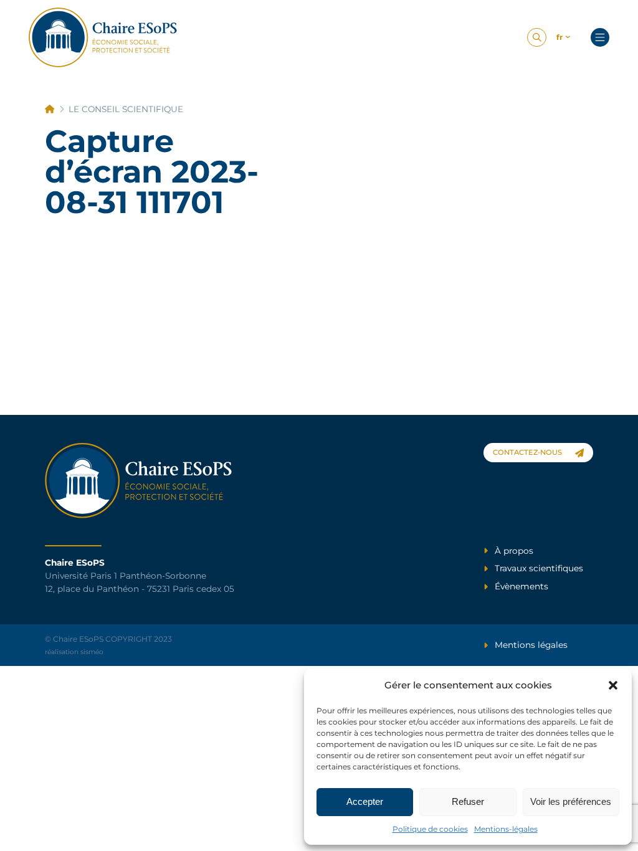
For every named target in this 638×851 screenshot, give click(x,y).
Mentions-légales (506, 829)
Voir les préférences (570, 801)
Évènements (521, 586)
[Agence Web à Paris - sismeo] (103, 37)
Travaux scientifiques (539, 568)
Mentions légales (531, 645)
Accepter (364, 801)
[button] (613, 685)
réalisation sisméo (74, 652)
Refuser (468, 801)
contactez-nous (527, 452)
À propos (514, 551)
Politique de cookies (430, 829)
